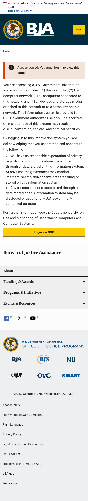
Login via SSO (44, 232)
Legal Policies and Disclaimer (22, 444)
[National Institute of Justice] (71, 363)
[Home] (40, 30)
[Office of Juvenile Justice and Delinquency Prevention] (16, 379)
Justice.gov (10, 483)
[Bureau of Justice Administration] (17, 363)
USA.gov (8, 473)
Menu (79, 29)
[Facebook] (7, 319)
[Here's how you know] (44, 7)
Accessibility (11, 405)
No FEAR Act (11, 454)
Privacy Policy (11, 434)
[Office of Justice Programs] (13, 30)
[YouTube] (34, 319)
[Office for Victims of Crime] (44, 379)
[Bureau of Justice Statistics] (44, 365)
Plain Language (12, 424)
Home (6, 51)
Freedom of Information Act (21, 464)
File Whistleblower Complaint (22, 415)
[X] (21, 319)
